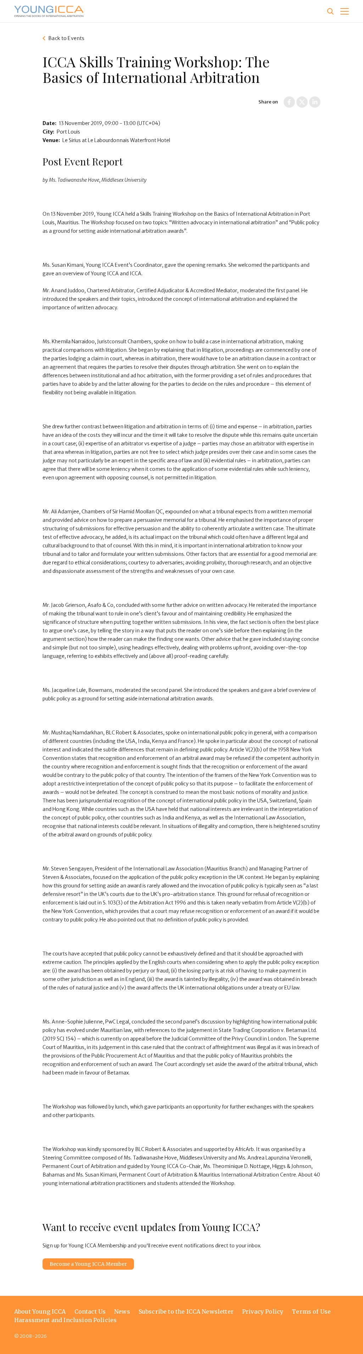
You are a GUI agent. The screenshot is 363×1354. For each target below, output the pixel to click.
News (122, 1311)
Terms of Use (311, 1311)
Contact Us (90, 1311)
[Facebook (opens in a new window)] (289, 102)
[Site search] (330, 11)
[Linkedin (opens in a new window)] (314, 102)
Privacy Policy (262, 1311)
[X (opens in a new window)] (302, 102)
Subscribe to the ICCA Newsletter (186, 1311)
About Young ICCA (40, 1311)
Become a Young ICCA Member (88, 1264)
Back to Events (66, 38)
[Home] (49, 11)
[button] (344, 11)
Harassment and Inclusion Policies (65, 1320)
